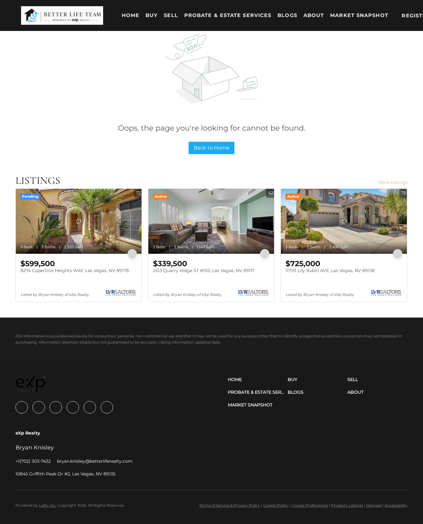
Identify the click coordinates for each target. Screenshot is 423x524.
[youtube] (90, 407)
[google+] (107, 407)
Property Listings (347, 505)
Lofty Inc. (47, 505)
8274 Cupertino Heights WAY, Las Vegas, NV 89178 (74, 270)
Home (130, 15)
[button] (62, 15)
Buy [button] (152, 15)
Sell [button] (171, 15)
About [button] (313, 15)
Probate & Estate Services (228, 15)
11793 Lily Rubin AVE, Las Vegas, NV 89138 (330, 270)
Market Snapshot (359, 15)
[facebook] (21, 407)
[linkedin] (39, 407)
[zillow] (56, 407)
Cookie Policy (276, 505)
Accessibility (396, 505)
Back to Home (211, 148)
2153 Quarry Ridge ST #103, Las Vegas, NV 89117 (204, 270)
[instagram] (73, 407)
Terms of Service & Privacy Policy (229, 505)
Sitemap (374, 505)
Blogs (287, 15)
